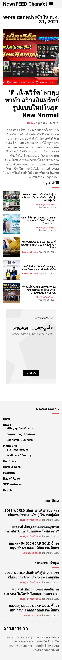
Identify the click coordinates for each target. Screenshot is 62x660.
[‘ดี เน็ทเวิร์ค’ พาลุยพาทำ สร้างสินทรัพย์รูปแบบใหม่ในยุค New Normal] (31, 57)
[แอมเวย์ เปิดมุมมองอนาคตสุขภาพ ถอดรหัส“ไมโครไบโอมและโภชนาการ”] (11, 224)
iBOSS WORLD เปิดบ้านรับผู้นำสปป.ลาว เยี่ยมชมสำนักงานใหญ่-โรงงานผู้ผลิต (39, 197)
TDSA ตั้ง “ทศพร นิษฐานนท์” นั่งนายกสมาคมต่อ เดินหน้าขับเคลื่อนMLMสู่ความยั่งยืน (39, 290)
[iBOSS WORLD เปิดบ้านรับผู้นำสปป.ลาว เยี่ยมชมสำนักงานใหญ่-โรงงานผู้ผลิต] (11, 201)
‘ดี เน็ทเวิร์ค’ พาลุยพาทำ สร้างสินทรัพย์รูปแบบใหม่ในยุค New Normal (32, 104)
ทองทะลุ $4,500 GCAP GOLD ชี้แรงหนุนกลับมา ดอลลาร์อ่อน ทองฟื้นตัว (38, 244)
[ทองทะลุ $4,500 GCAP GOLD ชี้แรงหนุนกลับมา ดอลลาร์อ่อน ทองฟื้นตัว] (11, 247)
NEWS (31, 123)
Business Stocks (29, 252)
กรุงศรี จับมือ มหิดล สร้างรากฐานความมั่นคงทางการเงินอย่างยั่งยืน (39, 268)
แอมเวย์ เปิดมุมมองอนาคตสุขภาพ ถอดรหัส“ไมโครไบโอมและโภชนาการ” (38, 220)
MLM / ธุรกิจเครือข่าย (46, 204)
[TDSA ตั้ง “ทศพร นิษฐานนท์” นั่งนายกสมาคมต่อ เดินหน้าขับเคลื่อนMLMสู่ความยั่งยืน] (11, 293)
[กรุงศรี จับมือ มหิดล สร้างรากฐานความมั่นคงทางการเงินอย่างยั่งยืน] (11, 270)
